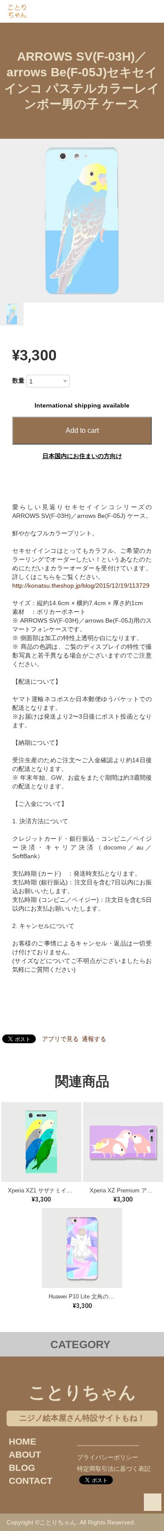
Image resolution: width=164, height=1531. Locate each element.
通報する (94, 1038)
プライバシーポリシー (107, 1457)
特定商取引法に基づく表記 (113, 1468)
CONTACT (30, 1481)
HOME (22, 1441)
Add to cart (82, 430)
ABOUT (25, 1454)
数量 (18, 380)
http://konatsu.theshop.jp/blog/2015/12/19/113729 (81, 585)
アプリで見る (60, 1038)
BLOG (22, 1467)
